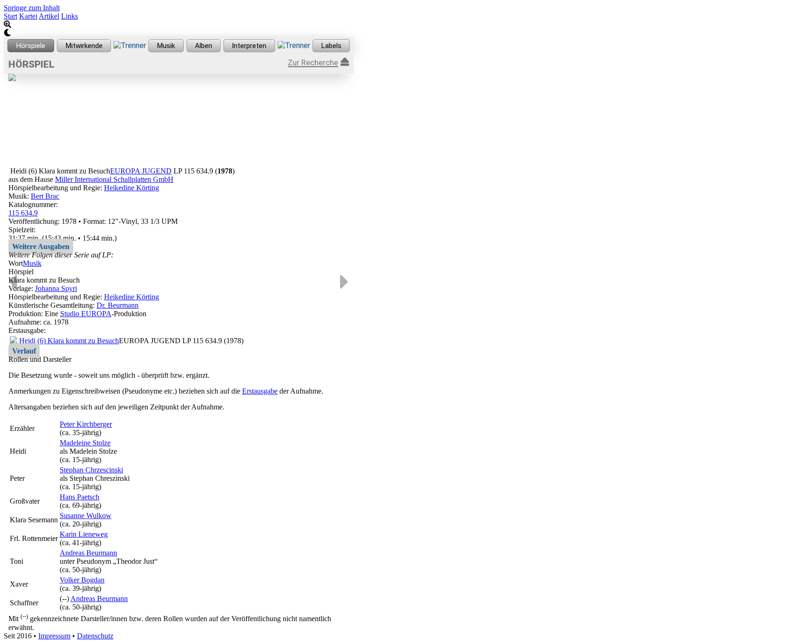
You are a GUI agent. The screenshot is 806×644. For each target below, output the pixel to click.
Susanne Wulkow (85, 515)
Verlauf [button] (24, 351)
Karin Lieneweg (84, 534)
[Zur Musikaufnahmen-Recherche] (166, 45)
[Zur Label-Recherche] (331, 45)
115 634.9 (23, 213)
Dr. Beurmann (118, 305)
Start (10, 16)
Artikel (49, 16)
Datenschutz (95, 636)
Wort (15, 263)
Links (69, 16)
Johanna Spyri (56, 288)
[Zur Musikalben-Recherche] (204, 45)
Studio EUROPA (85, 314)
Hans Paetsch (79, 497)
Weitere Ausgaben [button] (40, 246)
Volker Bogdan (82, 580)
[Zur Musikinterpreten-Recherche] (249, 45)
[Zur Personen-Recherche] (84, 45)
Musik (32, 263)
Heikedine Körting (131, 188)
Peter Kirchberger (86, 424)
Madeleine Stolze (85, 443)
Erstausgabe (260, 391)
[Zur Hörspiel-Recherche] (30, 45)
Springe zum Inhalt (32, 8)
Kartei (28, 16)
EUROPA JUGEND (141, 171)
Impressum (54, 636)
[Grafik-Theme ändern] (179, 33)
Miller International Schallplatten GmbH (114, 179)
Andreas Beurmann (88, 553)
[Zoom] (179, 25)
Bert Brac (45, 196)
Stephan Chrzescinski (91, 470)
